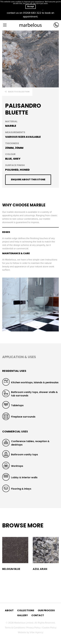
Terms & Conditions (15, 627)
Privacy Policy (33, 627)
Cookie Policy (49, 627)
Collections (25, 610)
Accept (30, 6)
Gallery (22, 615)
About (9, 610)
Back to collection (18, 91)
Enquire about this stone (28, 179)
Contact (37, 615)
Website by (30, 632)
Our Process (46, 610)
